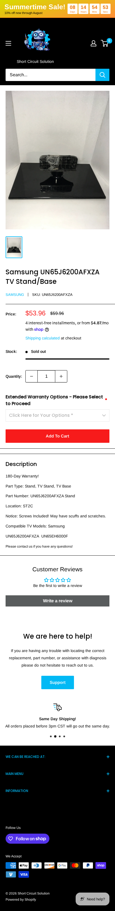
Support (58, 682)
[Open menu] (8, 43)
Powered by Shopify (21, 900)
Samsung (15, 294)
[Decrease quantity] (31, 376)
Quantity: (14, 376)
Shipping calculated (42, 338)
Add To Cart (57, 436)
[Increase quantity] (61, 376)
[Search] (102, 75)
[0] (104, 43)
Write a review (57, 600)
